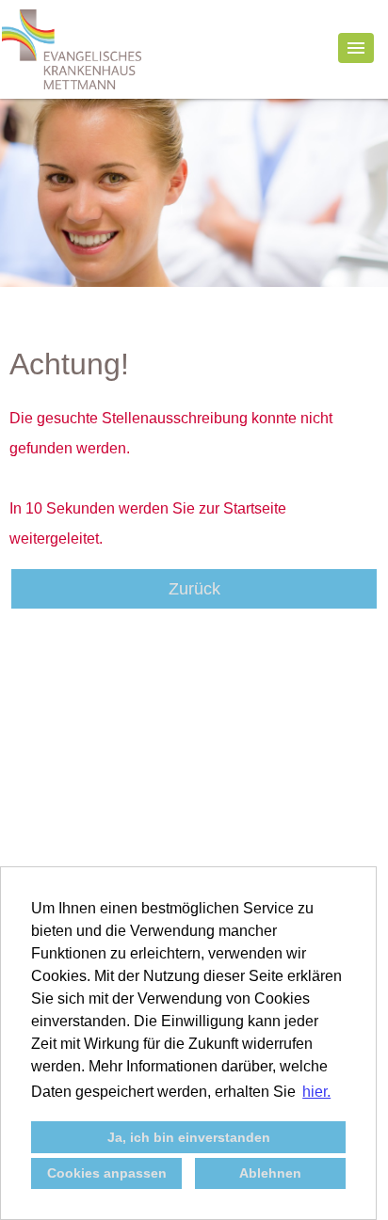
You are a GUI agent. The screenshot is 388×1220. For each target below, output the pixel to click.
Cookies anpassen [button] (107, 1172)
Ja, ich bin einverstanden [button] (188, 1137)
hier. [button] (316, 1092)
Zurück (194, 588)
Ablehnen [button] (270, 1172)
